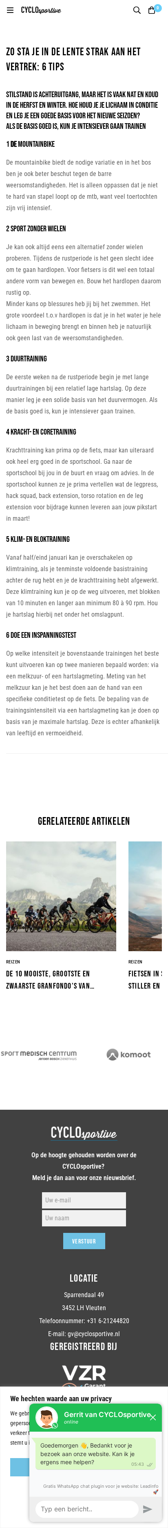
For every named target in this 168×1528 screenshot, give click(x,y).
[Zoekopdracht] (137, 10)
